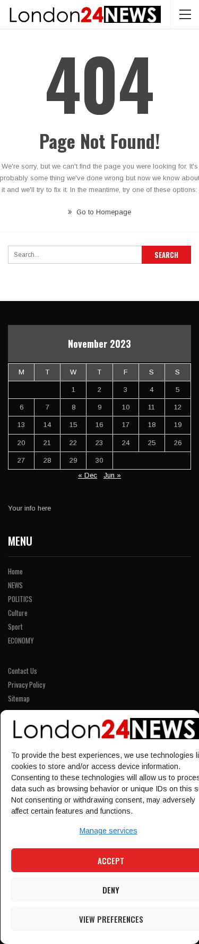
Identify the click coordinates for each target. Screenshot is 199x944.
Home (15, 571)
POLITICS (20, 599)
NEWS (15, 585)
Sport (15, 626)
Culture (18, 612)
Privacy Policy (26, 684)
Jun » (112, 475)
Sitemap (19, 698)
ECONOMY (21, 640)
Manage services (108, 830)
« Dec (87, 475)
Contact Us (22, 670)
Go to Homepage (102, 212)
